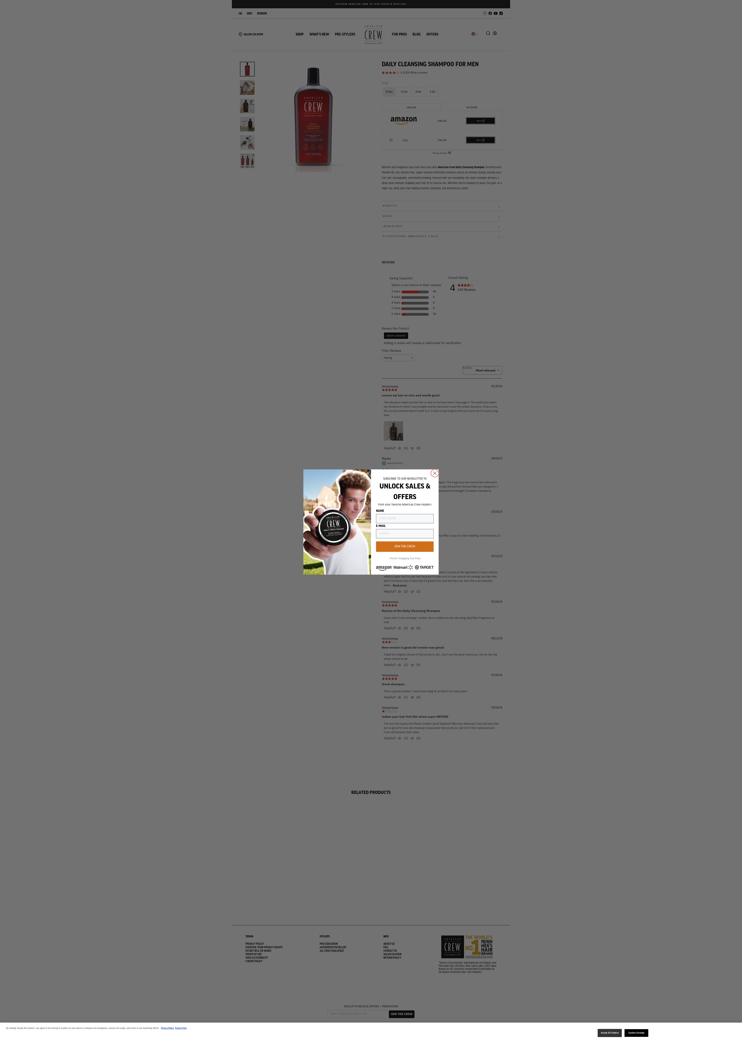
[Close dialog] (435, 473)
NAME (380, 511)
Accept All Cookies (610, 1033)
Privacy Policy (167, 1028)
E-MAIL (381, 526)
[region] (371, 1033)
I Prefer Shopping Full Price (405, 558)
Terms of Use (181, 1028)
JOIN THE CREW (404, 546)
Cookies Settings (636, 1033)
